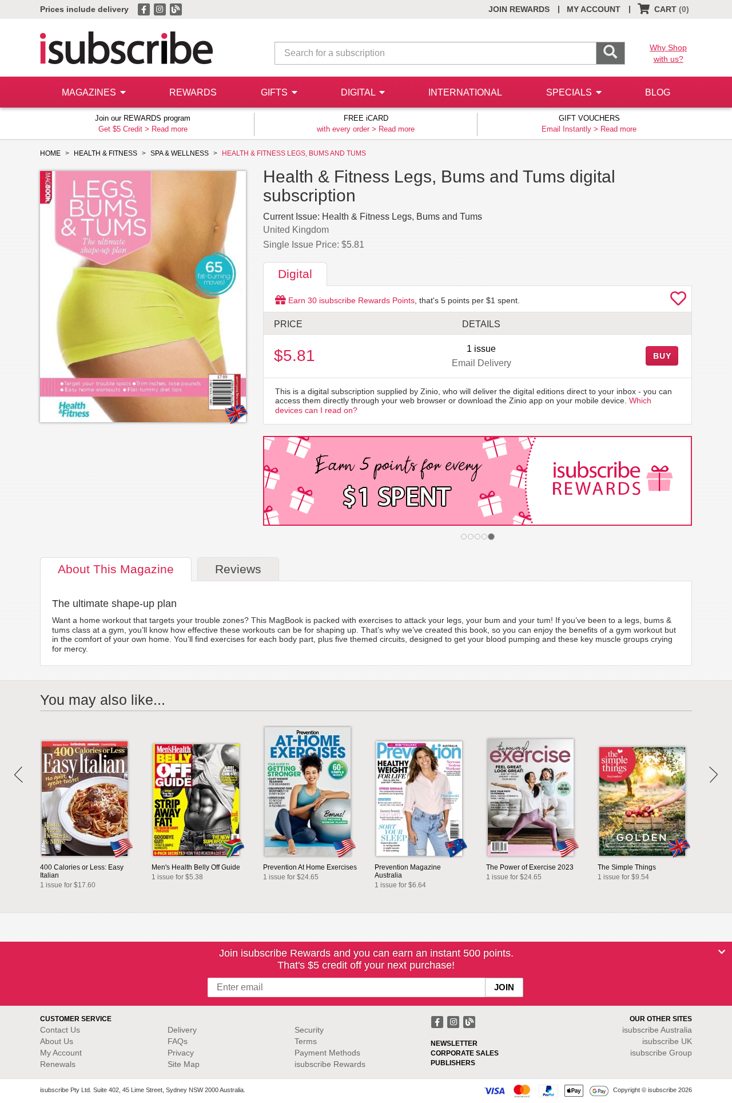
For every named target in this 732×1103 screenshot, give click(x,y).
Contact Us (60, 1029)
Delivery (182, 1029)
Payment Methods (327, 1052)
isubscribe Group (661, 1052)
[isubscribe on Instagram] (161, 8)
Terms (306, 1041)
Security (309, 1029)
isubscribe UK (667, 1041)
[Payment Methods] (546, 1090)
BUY (662, 355)
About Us (56, 1041)
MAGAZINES (90, 92)
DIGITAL (359, 92)
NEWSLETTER (454, 1043)
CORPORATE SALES (465, 1053)
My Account (61, 1052)
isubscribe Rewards (330, 1064)
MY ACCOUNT (593, 9)
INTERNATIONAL (465, 92)
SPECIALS (570, 92)
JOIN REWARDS (519, 9)
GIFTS (275, 92)
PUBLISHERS (453, 1063)
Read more (170, 129)
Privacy (181, 1052)
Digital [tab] (295, 273)
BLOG (657, 92)
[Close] (721, 952)
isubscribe (657, 1029)
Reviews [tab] (238, 569)
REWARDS (193, 92)
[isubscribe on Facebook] (145, 8)
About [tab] (116, 569)
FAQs (178, 1041)
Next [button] (713, 775)
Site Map (184, 1064)
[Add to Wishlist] (678, 301)
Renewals (57, 1064)
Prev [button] (18, 775)
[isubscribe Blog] (175, 8)
